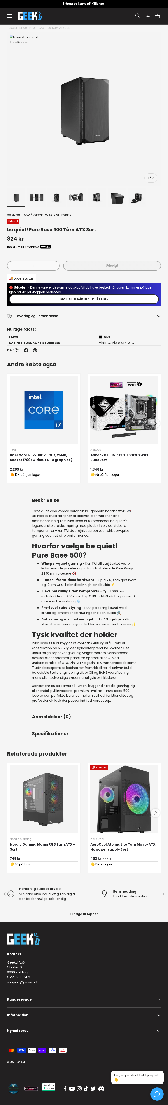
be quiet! (13, 215)
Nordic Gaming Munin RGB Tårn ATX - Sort (42, 847)
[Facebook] (65, 1089)
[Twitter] (93, 1089)
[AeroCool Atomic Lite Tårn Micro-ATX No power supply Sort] (124, 799)
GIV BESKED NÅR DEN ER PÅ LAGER (84, 299)
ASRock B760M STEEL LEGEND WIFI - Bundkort (120, 457)
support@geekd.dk (22, 982)
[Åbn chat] (157, 1094)
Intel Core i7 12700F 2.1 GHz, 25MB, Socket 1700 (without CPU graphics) (41, 457)
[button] (158, 16)
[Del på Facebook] (26, 350)
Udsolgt (112, 266)
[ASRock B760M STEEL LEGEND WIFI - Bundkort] (124, 410)
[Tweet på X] (17, 350)
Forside (12, 28)
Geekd (21, 1062)
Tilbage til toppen (84, 914)
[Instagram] (79, 1089)
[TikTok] (86, 1089)
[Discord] (101, 1089)
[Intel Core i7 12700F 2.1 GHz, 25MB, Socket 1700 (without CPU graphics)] (44, 410)
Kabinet (66, 215)
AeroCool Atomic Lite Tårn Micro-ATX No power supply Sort (123, 847)
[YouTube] (72, 1089)
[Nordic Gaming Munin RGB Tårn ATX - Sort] (44, 799)
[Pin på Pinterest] (35, 350)
